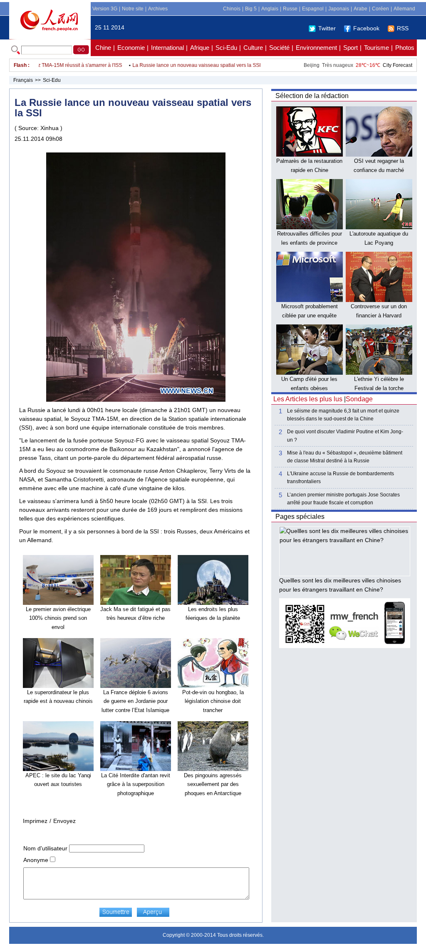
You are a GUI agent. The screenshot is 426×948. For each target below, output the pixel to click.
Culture (253, 47)
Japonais (338, 9)
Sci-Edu (226, 47)
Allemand (404, 9)
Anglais (269, 9)
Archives (158, 9)
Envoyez (64, 821)
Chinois (231, 9)
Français (23, 80)
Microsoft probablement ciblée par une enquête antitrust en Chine (309, 315)
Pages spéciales (299, 516)
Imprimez (35, 821)
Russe (290, 9)
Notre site (133, 9)
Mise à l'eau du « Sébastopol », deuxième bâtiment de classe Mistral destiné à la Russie (344, 457)
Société (279, 47)
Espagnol (313, 9)
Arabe (360, 9)
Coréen (380, 9)
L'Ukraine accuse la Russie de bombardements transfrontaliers (340, 477)
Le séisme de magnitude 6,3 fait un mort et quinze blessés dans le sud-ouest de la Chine (343, 415)
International (167, 47)
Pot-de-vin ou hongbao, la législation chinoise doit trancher (213, 701)
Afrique (199, 47)
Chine (103, 47)
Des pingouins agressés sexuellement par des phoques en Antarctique (213, 784)
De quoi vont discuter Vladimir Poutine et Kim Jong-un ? (345, 435)
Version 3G (104, 9)
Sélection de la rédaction (312, 95)
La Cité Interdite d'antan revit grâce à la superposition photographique (135, 784)
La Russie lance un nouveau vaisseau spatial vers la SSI (185, 65)
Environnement (316, 47)
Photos (404, 47)
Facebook (366, 28)
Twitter (327, 28)
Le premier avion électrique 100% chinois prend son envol (58, 618)
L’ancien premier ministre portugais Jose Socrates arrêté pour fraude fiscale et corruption (343, 499)
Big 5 (251, 9)
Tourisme (376, 47)
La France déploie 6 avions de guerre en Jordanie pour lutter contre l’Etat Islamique (135, 701)
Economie (131, 47)
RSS (403, 28)
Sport (350, 47)
